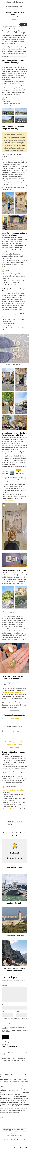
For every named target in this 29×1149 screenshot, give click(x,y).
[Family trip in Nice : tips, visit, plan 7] (12, 473)
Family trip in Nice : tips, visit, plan (21, 472)
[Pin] (12, 832)
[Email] (20, 832)
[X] (8, 1139)
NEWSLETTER (24, 1098)
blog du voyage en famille (19, 1074)
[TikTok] (21, 1139)
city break (21, 821)
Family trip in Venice (14, 903)
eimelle (10, 1053)
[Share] (3, 832)
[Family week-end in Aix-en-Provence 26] (14, 721)
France (14, 19)
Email (3, 1011)
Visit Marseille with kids (14, 936)
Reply (25, 1053)
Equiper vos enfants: (5, 1089)
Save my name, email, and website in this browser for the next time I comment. (14, 1019)
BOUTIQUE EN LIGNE (13, 1090)
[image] (14, 920)
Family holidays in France (11, 809)
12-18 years (12, 821)
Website (17, 1011)
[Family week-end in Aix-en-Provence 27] (14, 733)
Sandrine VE (14, 853)
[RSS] (24, 1139)
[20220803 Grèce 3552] (14, 953)
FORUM (16, 1098)
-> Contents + (5, 56)
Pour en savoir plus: (9, 501)
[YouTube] (17, 1139)
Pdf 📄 (23, 24)
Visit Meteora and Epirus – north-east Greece (14, 970)
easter (11, 824)
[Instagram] (11, 1139)
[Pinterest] (14, 1139)
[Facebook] (4, 1139)
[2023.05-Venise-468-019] (14, 887)
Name (3, 1004)
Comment (4, 985)
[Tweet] (7, 832)
